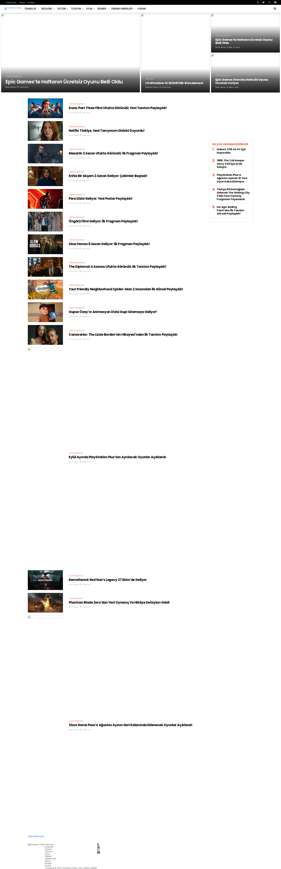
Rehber (101, 9)
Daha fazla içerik (36, 836)
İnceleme (46, 9)
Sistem (61, 9)
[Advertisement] (231, 118)
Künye (22, 2)
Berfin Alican (11, 87)
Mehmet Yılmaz (151, 87)
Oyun (89, 9)
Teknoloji (30, 9)
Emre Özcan (73, 112)
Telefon (76, 9)
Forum (142, 9)
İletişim (31, 2)
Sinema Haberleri (121, 9)
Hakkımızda (11, 2)
